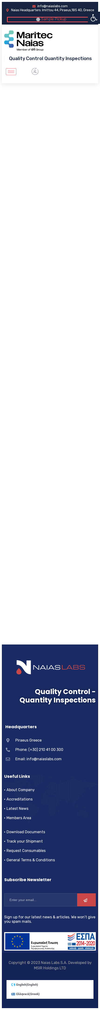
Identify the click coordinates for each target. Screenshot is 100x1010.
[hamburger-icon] (11, 71)
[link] (94, 18)
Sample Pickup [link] (53, 19)
